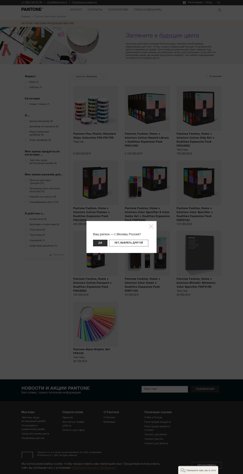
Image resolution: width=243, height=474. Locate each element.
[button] (198, 470)
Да (100, 243)
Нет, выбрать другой (129, 243)
